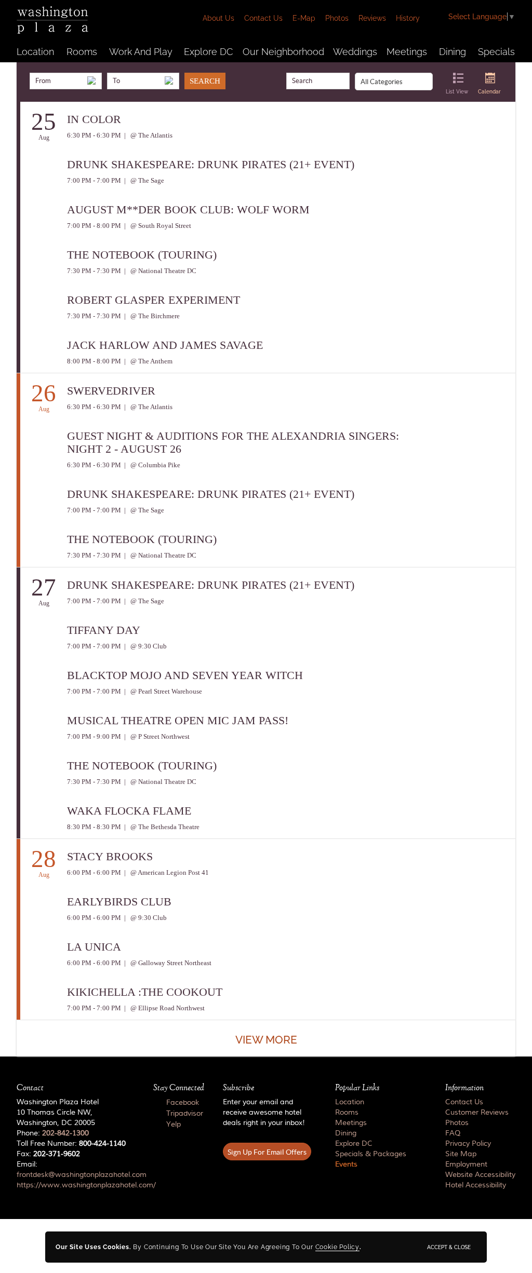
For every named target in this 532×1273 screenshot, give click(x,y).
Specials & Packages (370, 1154)
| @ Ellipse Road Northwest (164, 1008)
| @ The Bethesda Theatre (161, 827)
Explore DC (208, 51)
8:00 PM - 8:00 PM (94, 361)
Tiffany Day (103, 630)
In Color (94, 119)
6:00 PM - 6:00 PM (94, 872)
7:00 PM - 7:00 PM (94, 180)
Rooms (81, 51)
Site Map (460, 1154)
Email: (76, 1175)
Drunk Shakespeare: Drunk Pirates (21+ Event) (210, 164)
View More (266, 1039)
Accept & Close (449, 1247)
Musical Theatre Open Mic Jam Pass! (177, 720)
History (408, 18)
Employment (466, 1164)
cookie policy (337, 1247)
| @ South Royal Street (157, 225)
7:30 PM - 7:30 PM (94, 271)
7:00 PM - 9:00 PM (94, 736)
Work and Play (140, 51)
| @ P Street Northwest (156, 736)
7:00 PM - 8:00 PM (94, 225)
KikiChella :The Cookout (144, 991)
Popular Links (357, 1088)
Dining (452, 51)
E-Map (303, 18)
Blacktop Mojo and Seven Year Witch (185, 675)
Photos (337, 18)
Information (464, 1088)
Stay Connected (178, 1088)
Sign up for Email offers (267, 1152)
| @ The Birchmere (151, 316)
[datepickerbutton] (91, 80)
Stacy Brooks (110, 856)
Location (35, 51)
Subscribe (238, 1088)
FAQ (452, 1133)
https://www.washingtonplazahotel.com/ (86, 1185)
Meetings (407, 51)
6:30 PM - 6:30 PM (94, 135)
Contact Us (263, 18)
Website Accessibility (480, 1175)
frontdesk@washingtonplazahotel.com (82, 1175)
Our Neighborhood (283, 51)
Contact (30, 1088)
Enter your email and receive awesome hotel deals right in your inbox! (264, 1113)
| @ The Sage (143, 180)
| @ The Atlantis (147, 135)
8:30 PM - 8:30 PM (94, 827)
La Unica (94, 946)
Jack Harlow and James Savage (165, 344)
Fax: (48, 1154)
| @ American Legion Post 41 (166, 872)
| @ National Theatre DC (159, 271)
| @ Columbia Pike (151, 465)
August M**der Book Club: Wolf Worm (188, 209)
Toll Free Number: (71, 1143)
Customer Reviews (477, 1112)
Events (346, 1164)
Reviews (372, 18)
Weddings (355, 51)
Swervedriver (111, 390)
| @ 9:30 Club (145, 646)
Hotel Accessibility (475, 1185)
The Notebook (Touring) (142, 254)
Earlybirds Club (119, 901)
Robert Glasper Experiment (153, 299)
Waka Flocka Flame (129, 810)
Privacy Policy (468, 1143)
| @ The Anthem (147, 361)
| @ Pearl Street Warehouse (162, 691)
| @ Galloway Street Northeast (167, 963)
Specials (496, 51)
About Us (218, 18)
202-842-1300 (65, 1133)
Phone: (53, 1133)
